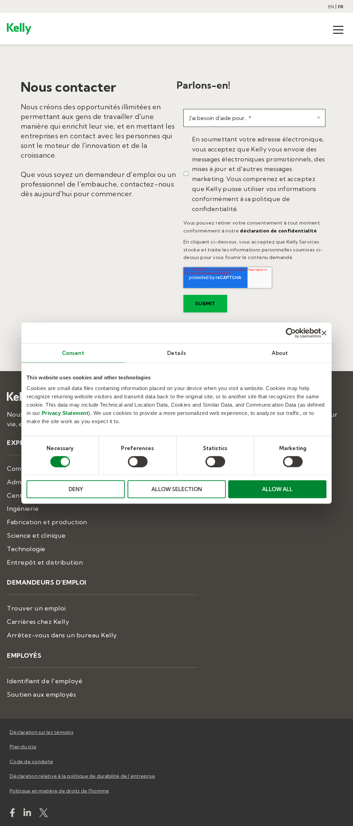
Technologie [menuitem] (26, 549)
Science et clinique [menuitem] (36, 535)
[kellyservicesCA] (12, 814)
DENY (76, 489)
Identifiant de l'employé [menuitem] (44, 681)
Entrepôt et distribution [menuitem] (45, 562)
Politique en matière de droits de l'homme (59, 791)
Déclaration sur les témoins (41, 732)
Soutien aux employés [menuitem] (41, 694)
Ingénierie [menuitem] (23, 508)
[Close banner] (324, 332)
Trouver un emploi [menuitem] (36, 608)
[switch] (138, 461)
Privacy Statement (65, 413)
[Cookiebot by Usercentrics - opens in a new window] (291, 333)
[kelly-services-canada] (27, 814)
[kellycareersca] (43, 814)
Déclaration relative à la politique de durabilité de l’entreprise (82, 776)
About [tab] (280, 352)
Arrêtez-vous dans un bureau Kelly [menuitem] (62, 635)
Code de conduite (31, 761)
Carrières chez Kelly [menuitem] (38, 622)
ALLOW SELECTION (176, 489)
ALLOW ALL (277, 489)
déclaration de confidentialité (278, 231)
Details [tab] (176, 352)
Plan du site (23, 747)
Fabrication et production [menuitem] (47, 522)
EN (331, 6)
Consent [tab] (73, 352)
